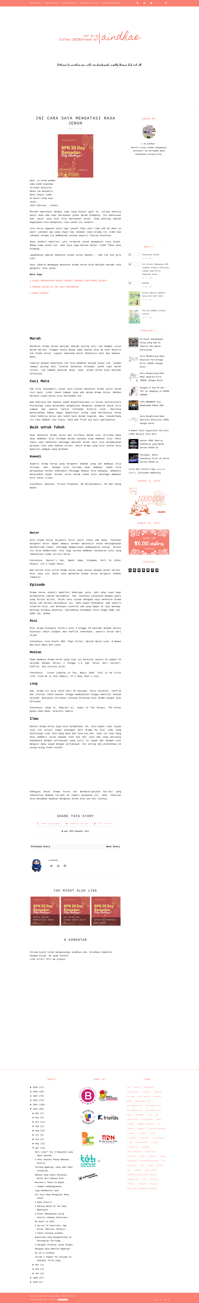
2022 (35, 1105)
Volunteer (154, 1184)
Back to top (160, 1300)
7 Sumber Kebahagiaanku (48, 1186)
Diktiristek (132, 1119)
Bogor (129, 1101)
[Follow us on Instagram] (150, 3)
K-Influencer (158, 1138)
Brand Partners (111, 3)
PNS (163, 1161)
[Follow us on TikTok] (157, 3)
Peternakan (132, 1161)
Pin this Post (105, 824)
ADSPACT (137, 1087)
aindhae (53, 860)
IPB (158, 1124)
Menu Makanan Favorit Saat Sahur (105, 921)
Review (150, 1165)
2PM (128, 1087)
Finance (130, 1124)
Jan (37, 1273)
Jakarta (130, 1129)
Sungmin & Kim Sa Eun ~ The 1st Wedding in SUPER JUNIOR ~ (154, 391)
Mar (37, 1265)
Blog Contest (144, 1096)
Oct (37, 1122)
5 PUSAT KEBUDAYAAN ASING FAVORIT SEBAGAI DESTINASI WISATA (68, 281)
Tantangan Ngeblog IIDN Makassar (141, 1175)
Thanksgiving (132, 1179)
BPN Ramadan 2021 (79, 831)
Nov (37, 1118)
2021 (35, 1109)
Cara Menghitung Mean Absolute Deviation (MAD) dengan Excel (154, 420)
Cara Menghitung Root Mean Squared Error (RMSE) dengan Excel (152, 377)
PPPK (142, 1165)
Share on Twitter (79, 824)
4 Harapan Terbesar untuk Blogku (54, 1245)
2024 (35, 1096)
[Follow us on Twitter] (137, 3)
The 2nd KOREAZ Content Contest (154, 312)
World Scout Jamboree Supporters (141, 1188)
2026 (35, 1087)
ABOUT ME (35, 3)
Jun (37, 1139)
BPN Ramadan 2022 (134, 1106)
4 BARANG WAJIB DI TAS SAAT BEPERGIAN (54, 287)
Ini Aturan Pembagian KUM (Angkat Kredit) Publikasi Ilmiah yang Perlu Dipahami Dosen (155, 269)
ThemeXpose (63, 1299)
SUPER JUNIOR (150, 1170)
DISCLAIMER (69, 3)
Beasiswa (158, 1092)
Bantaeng (147, 1092)
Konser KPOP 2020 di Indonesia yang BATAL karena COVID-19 (152, 444)
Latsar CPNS (150, 1152)
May (37, 1144)
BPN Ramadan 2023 (153, 1106)
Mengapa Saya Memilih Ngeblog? (52, 1249)
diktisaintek (147, 1119)
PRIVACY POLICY (88, 3)
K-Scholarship (142, 1142)
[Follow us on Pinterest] (144, 3)
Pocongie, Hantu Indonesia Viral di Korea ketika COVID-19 (154, 458)
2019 (35, 1282)
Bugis (129, 1115)
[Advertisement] (81, 91)
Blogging (157, 1096)
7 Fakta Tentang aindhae (49, 1233)
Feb (37, 1269)
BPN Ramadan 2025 (153, 1110)
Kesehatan (145, 1147)
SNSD (129, 1170)
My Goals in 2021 (44, 1221)
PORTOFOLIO (51, 3)
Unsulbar (142, 1184)
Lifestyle (131, 1156)
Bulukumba (140, 1115)
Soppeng (138, 1170)
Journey (140, 1129)
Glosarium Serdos (150, 255)
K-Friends (131, 1138)
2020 (35, 1278)
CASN (149, 1115)
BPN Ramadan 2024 (134, 1110)
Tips (144, 1179)
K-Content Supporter (157, 1129)
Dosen (158, 1119)
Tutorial (131, 1184)
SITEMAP (43, 1296)
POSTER (145, 283)
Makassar (152, 1156)
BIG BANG (131, 1096)
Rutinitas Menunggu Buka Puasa (75, 921)
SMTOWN (160, 1165)
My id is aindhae (44, 1253)
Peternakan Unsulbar (149, 1161)
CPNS (157, 1115)
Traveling (154, 1179)
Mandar (163, 1156)
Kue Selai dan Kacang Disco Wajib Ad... (44, 920)
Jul (37, 1135)
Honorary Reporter (145, 1124)
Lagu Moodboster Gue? (47, 1191)
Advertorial (149, 1087)
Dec (37, 1113)
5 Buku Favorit (43, 1202)
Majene (142, 1156)
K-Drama (142, 1133)
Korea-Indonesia (134, 1152)
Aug (37, 1131)
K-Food (152, 1133)
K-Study (154, 1142)
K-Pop (129, 1142)
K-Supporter (132, 1147)
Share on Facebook (50, 824)
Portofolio (132, 1165)
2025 (35, 1092)
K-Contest (131, 1133)
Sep (37, 1126)
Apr (37, 1148)
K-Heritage (144, 1138)
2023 (35, 1100)
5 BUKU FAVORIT (39, 293)
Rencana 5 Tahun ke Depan (49, 1182)
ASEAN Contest (133, 1092)
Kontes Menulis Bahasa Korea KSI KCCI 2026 (153, 294)
